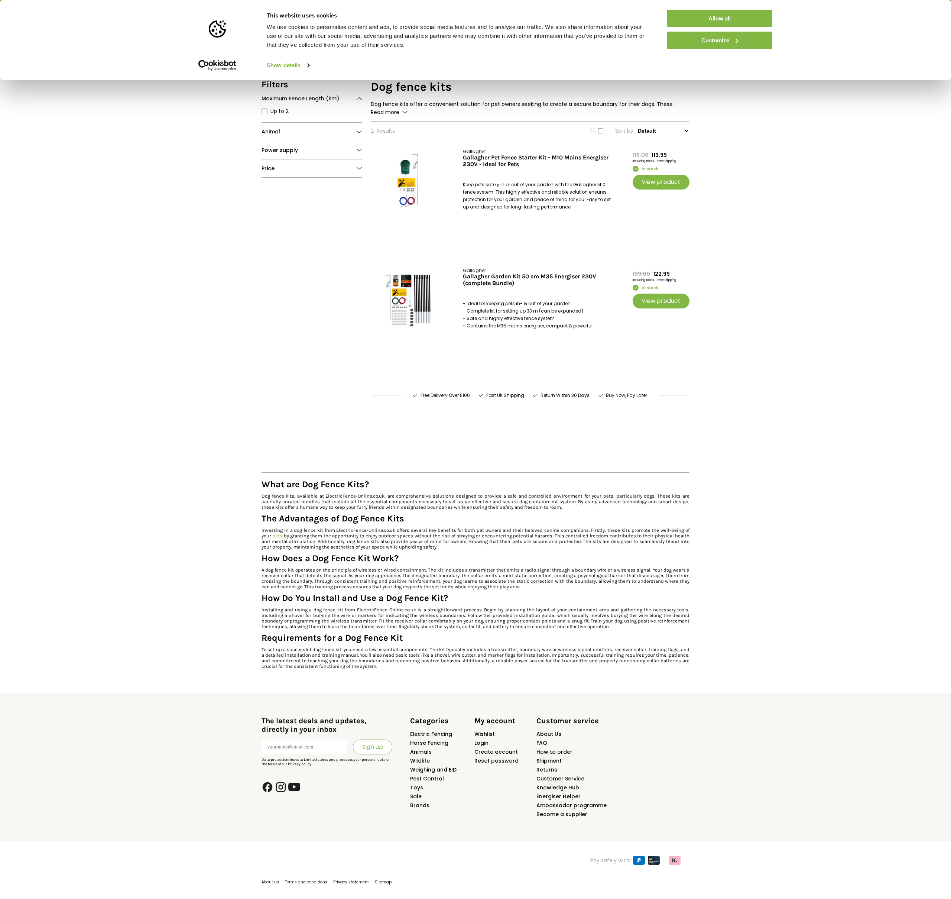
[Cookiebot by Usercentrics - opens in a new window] (217, 65)
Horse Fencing (429, 743)
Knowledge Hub (557, 787)
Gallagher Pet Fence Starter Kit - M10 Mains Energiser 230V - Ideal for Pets (535, 161)
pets (277, 536)
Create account (496, 752)
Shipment (549, 760)
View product (661, 182)
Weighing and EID (433, 769)
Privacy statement (351, 882)
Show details (284, 65)
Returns (546, 769)
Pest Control (427, 778)
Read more (385, 112)
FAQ (541, 743)
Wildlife (420, 760)
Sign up (372, 747)
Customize (715, 40)
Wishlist (484, 734)
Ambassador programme (571, 805)
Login (481, 743)
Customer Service (560, 778)
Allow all (719, 18)
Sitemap (383, 882)
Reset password (496, 760)
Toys (416, 787)
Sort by (624, 131)
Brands (419, 805)
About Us (548, 734)
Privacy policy (299, 764)
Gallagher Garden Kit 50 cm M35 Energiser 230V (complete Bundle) (529, 280)
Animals (421, 752)
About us (270, 882)
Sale (416, 796)
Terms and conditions (306, 882)
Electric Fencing (431, 734)
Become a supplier (561, 814)
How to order (554, 752)
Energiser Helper (558, 796)
